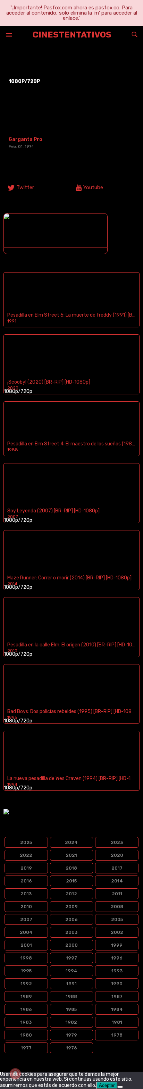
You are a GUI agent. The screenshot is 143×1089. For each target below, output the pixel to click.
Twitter (25, 187)
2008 (117, 906)
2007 (26, 919)
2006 (71, 919)
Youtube (93, 187)
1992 (26, 983)
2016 (26, 880)
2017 (117, 868)
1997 (71, 958)
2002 (117, 932)
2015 (71, 880)
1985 (71, 1009)
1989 (26, 996)
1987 (117, 996)
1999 (117, 945)
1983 (26, 1022)
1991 (71, 983)
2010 (26, 906)
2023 (117, 842)
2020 (117, 855)
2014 (117, 880)
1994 (71, 970)
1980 (26, 1035)
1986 (26, 1009)
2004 (26, 932)
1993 (117, 970)
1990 (117, 983)
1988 (71, 996)
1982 (71, 1022)
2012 (71, 893)
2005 (117, 919)
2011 (117, 893)
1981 (117, 1022)
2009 (71, 906)
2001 (26, 945)
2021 (71, 855)
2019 (26, 868)
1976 (71, 1047)
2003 (71, 932)
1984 (117, 1009)
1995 (26, 970)
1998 (26, 958)
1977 (26, 1047)
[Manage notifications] (15, 1073)
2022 (26, 855)
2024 (71, 842)
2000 (71, 945)
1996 (117, 958)
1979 (71, 1035)
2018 (71, 868)
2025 (26, 842)
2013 (26, 893)
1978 (117, 1035)
